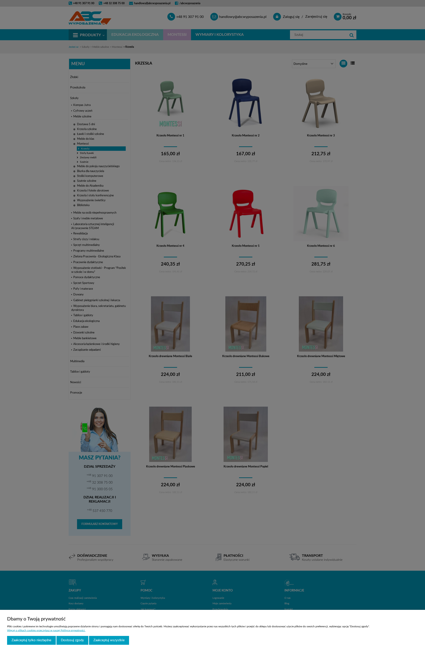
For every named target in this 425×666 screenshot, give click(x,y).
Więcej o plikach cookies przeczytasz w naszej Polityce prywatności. (46, 630)
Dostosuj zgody (72, 640)
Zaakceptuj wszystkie (109, 640)
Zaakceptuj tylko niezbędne (31, 640)
